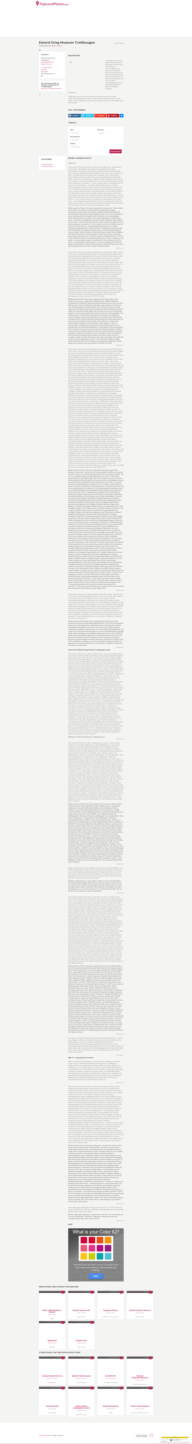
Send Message (116, 151)
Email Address (75, 136)
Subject (72, 143)
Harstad (137, 1380)
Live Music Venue (47, 166)
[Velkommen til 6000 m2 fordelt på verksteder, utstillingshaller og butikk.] (81, 1292)
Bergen (54, 46)
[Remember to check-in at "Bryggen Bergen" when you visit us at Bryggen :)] (111, 1292)
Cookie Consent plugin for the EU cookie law (175, 1440)
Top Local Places (45, 1435)
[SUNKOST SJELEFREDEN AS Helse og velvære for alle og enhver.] (52, 1357)
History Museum (47, 164)
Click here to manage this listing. (51, 88)
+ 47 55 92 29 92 (46, 67)
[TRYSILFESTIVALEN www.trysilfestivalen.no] (52, 1388)
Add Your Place (141, 1436)
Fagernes (79, 1378)
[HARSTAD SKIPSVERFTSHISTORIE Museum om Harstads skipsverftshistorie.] (140, 1357)
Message (101, 130)
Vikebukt (79, 1410)
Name (72, 130)
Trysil (49, 1408)
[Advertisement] (96, 22)
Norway (59, 46)
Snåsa (108, 1408)
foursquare (44, 71)
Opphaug (108, 1378)
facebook (44, 69)
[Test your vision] (96, 1255)
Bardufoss (49, 1378)
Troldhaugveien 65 (47, 62)
